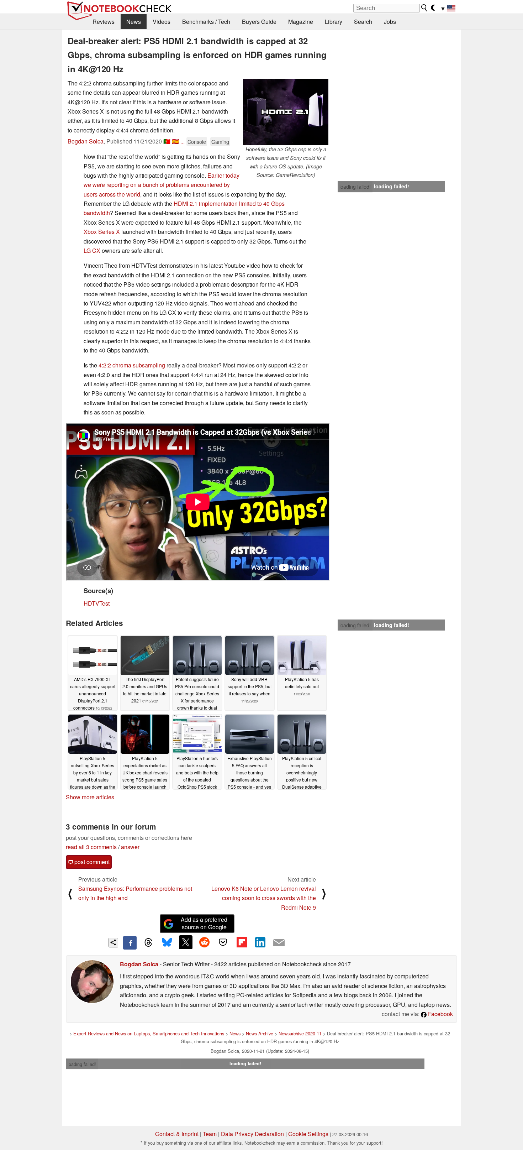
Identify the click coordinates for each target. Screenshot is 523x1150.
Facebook (440, 1014)
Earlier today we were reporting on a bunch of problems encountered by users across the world (161, 184)
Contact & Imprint (177, 1134)
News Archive (259, 1033)
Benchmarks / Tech (206, 21)
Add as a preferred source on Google (204, 923)
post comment (91, 862)
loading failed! (355, 186)
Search (363, 21)
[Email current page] (279, 943)
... (182, 141)
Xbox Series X (102, 232)
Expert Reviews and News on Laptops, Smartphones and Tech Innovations (148, 1033)
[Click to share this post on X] (185, 942)
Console (196, 141)
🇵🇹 (166, 141)
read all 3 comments (91, 847)
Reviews (104, 21)
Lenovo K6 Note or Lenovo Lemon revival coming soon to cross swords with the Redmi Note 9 (263, 897)
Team (210, 1134)
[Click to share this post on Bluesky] (167, 943)
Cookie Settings (308, 1134)
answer (130, 847)
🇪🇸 (175, 141)
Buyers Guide (259, 21)
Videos (161, 21)
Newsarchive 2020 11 (300, 1033)
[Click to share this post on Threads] (148, 943)
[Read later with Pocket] (223, 942)
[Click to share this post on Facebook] (130, 943)
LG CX (92, 250)
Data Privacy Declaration (252, 1134)
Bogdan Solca (86, 141)
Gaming (220, 141)
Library (333, 21)
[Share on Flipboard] (241, 942)
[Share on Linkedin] (260, 942)
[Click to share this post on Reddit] (204, 942)
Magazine (300, 21)
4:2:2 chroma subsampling (132, 365)
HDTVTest (97, 603)
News (133, 21)
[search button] (424, 7)
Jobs (390, 21)
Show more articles (90, 797)
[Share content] (113, 942)
